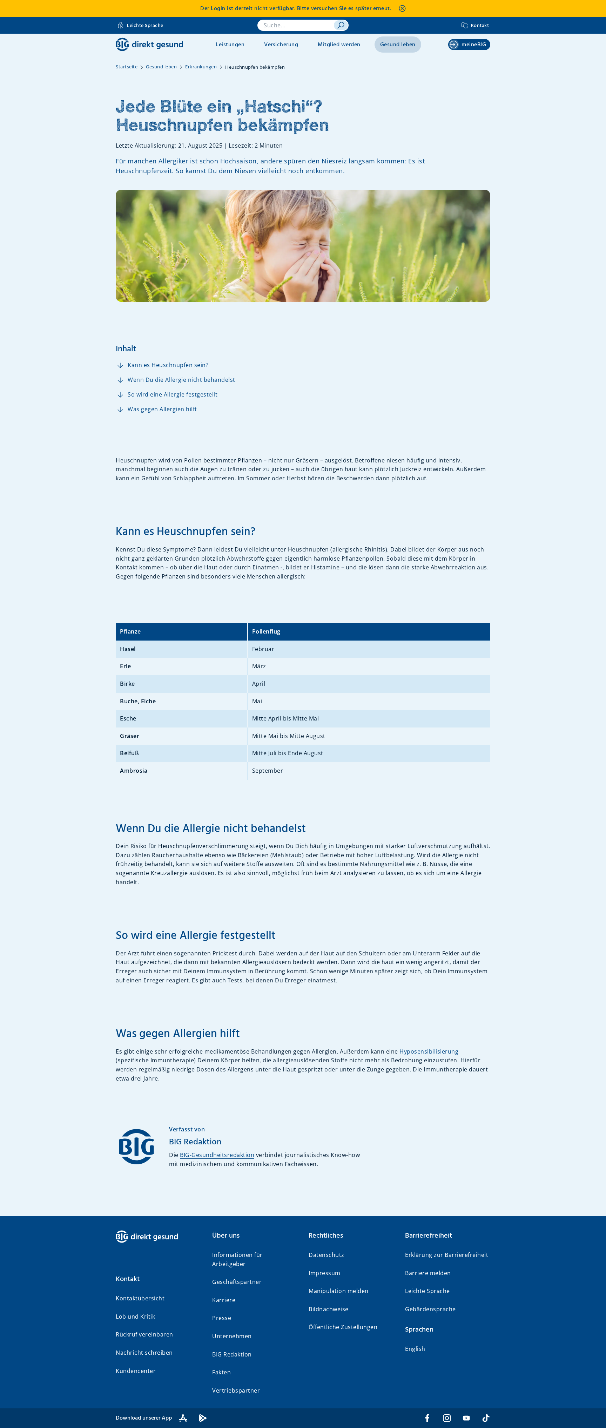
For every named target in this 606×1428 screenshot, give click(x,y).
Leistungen (230, 44)
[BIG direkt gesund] (149, 44)
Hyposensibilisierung (428, 1051)
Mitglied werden (339, 44)
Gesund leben (398, 44)
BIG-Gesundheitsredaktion (217, 1155)
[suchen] (341, 25)
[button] (158, 1279)
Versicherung (281, 44)
